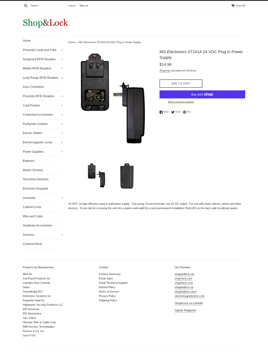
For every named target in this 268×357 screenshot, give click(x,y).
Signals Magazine (185, 310)
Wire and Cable (33, 216)
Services (43, 234)
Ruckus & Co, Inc (33, 331)
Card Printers (43, 105)
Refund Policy (107, 287)
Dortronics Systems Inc (37, 295)
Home (27, 40)
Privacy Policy (107, 295)
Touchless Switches (35, 179)
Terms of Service (109, 291)
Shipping (165, 70)
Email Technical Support (113, 282)
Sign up (83, 5)
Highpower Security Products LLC (43, 304)
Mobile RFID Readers (43, 68)
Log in (71, 5)
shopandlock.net (184, 274)
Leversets (43, 197)
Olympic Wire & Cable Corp (39, 322)
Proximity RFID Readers (43, 96)
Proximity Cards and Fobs (43, 49)
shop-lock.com (183, 278)
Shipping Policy (108, 300)
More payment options (181, 101)
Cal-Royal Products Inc (37, 278)
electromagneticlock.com (190, 295)
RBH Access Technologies (39, 326)
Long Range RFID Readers (43, 77)
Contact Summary (110, 274)
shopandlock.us (184, 287)
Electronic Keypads (35, 188)
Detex (26, 287)
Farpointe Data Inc (34, 300)
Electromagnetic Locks (43, 142)
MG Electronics (32, 313)
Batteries (28, 160)
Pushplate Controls (43, 123)
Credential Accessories (43, 114)
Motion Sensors (33, 170)
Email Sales (106, 278)
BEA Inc (27, 274)
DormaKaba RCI (33, 291)
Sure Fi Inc (29, 335)
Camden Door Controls (36, 282)
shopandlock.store (186, 291)
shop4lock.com (184, 282)
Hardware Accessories (37, 225)
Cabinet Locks (32, 207)
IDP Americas (31, 309)
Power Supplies (43, 151)
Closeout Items (32, 243)
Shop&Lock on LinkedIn (189, 303)
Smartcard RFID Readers (43, 59)
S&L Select (29, 317)
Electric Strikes (43, 133)
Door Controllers (33, 86)
